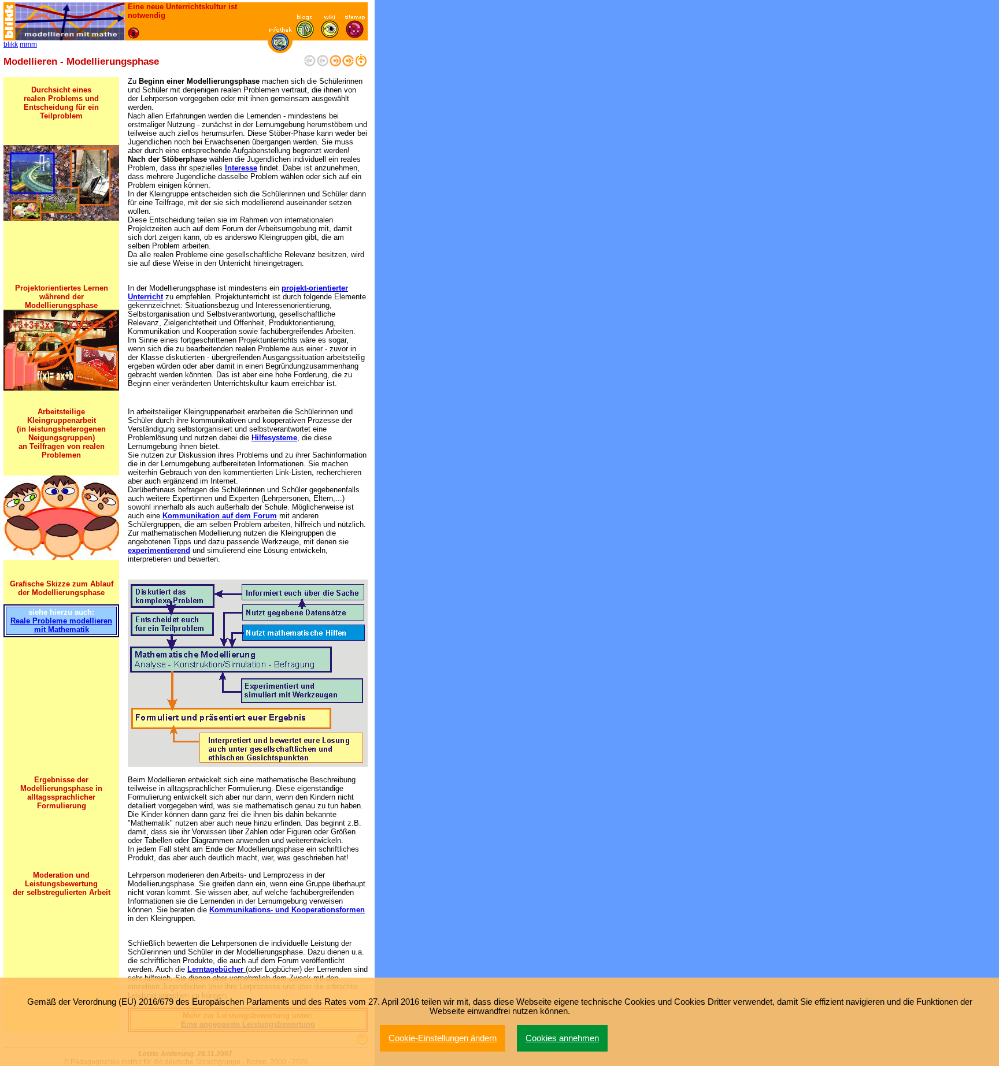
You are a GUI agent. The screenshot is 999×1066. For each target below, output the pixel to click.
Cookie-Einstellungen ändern (442, 1038)
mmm (28, 44)
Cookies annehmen (562, 1038)
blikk (10, 44)
